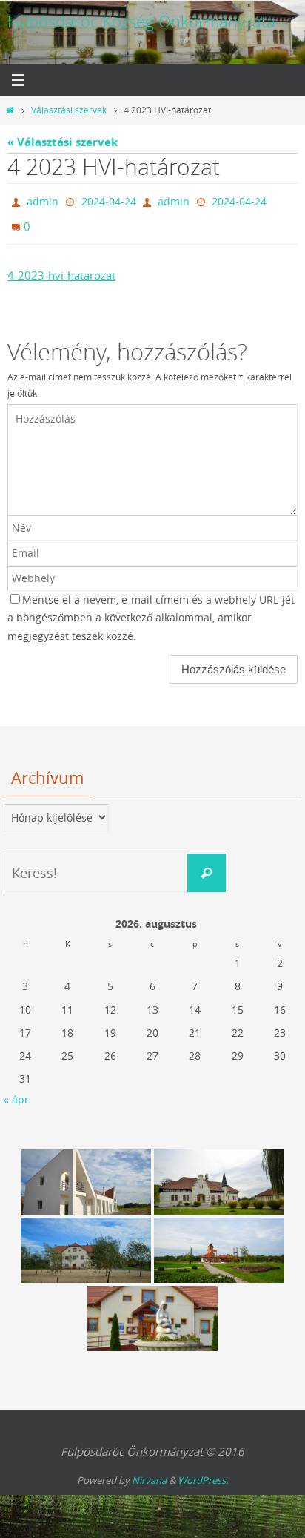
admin (42, 200)
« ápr (16, 1093)
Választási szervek (69, 110)
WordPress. (203, 1473)
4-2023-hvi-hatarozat (61, 268)
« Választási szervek (62, 142)
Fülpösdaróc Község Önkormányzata (141, 21)
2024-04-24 (108, 200)
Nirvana (149, 1473)
